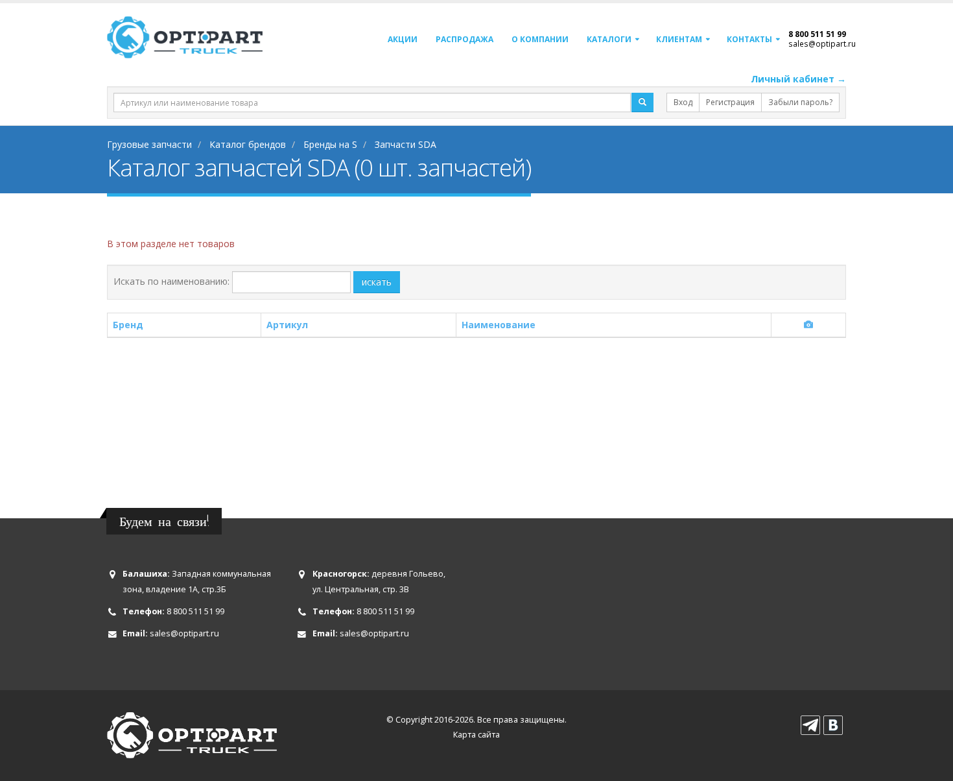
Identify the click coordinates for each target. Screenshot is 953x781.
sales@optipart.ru (822, 43)
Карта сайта (476, 734)
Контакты (749, 39)
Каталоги (609, 39)
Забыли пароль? (800, 102)
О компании (540, 39)
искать (377, 282)
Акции (403, 39)
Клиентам (679, 39)
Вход (683, 102)
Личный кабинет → (798, 79)
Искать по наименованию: (171, 281)
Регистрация (730, 102)
